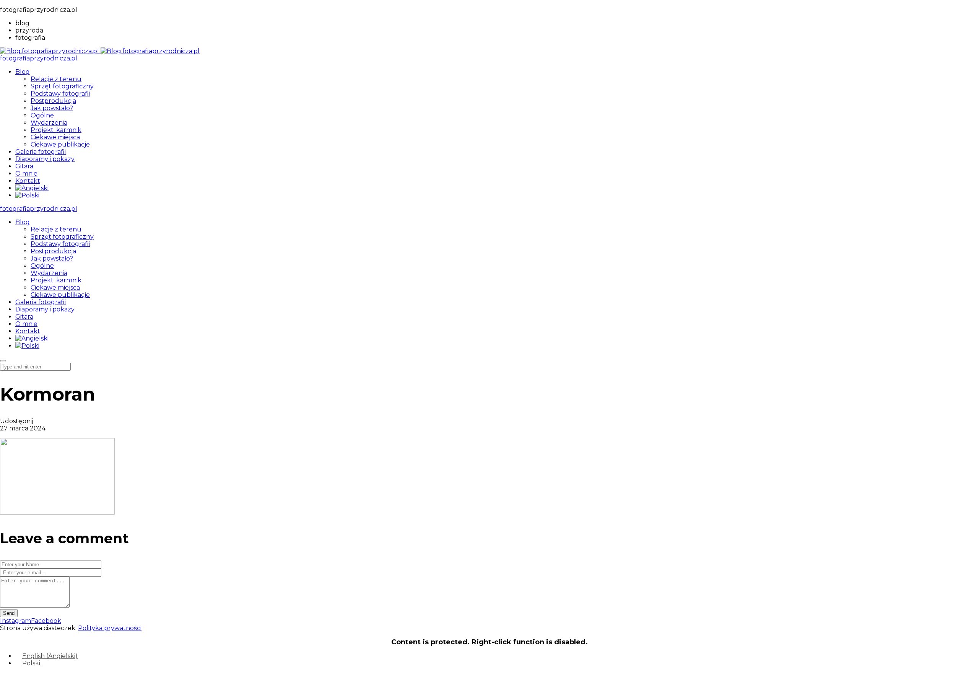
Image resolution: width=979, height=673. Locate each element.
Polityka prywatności (109, 628)
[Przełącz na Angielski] (32, 188)
